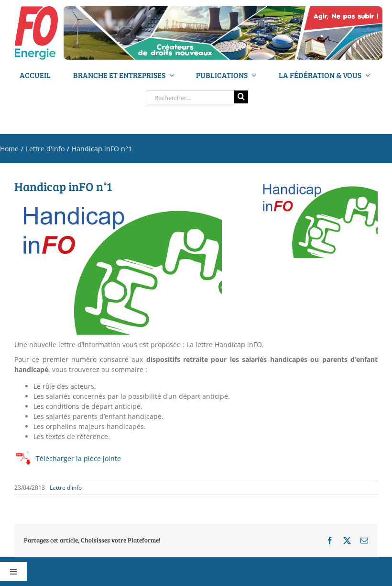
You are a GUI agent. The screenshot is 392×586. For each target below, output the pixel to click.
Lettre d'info (66, 488)
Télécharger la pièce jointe (78, 458)
